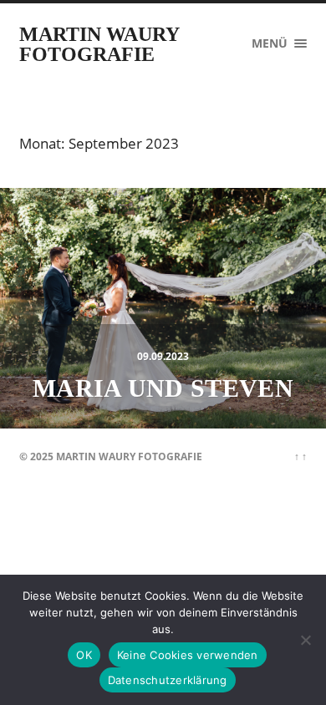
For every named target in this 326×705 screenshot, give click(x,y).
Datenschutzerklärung (167, 680)
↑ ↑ (300, 456)
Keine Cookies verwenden (187, 655)
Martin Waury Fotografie (99, 44)
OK (84, 655)
